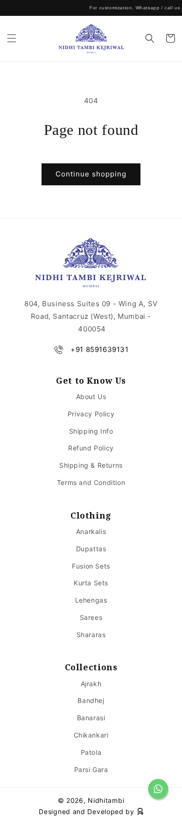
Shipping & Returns (91, 465)
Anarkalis (91, 531)
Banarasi (91, 718)
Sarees (91, 617)
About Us (91, 396)
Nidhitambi (106, 800)
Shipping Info (91, 431)
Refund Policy (91, 448)
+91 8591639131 (99, 349)
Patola (91, 752)
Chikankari (91, 735)
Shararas (91, 635)
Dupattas (91, 549)
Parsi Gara (91, 769)
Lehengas (91, 600)
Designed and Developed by (87, 811)
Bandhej (90, 700)
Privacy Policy (91, 414)
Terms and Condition (91, 482)
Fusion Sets (91, 566)
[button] (11, 38)
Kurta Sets (91, 583)
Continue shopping (91, 173)
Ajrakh (91, 684)
